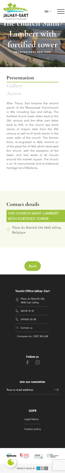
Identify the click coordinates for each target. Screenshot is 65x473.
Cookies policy (32, 429)
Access (13, 93)
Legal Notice (31, 419)
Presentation (20, 78)
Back (32, 266)
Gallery (14, 86)
